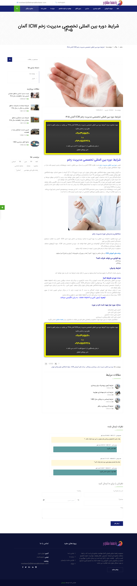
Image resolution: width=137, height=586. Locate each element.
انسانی (14, 161)
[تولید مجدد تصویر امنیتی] (43, 500)
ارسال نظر (116, 523)
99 (31, 161)
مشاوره (36, 166)
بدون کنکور (78, 9)
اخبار (33, 78)
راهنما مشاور (60, 319)
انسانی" (18, 170)
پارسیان (63, 583)
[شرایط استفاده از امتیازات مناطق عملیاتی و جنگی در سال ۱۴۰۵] (35, 107)
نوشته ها (109, 47)
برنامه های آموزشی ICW (113, 253)
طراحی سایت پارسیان (67, 560)
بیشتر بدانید (115, 570)
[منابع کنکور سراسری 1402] (35, 143)
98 (20, 161)
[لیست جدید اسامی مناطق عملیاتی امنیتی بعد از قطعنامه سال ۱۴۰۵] (35, 95)
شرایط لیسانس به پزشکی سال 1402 (102, 400)
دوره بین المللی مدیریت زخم (108, 165)
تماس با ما (43, 9)
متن (25, 161)
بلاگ (115, 47)
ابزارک (72, 564)
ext (37, 161)
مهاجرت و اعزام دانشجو (65, 9)
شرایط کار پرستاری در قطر (105, 407)
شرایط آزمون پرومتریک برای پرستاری (102, 386)
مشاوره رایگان (29, 9)
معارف (28, 166)
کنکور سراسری (96, 9)
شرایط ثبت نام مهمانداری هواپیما (103, 393)
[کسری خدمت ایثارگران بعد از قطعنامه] (35, 131)
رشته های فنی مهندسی (31, 170)
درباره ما (53, 9)
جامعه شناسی (19, 166)
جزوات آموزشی (108, 9)
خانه (118, 9)
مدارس (87, 9)
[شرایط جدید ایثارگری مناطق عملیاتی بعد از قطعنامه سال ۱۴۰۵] (35, 119)
